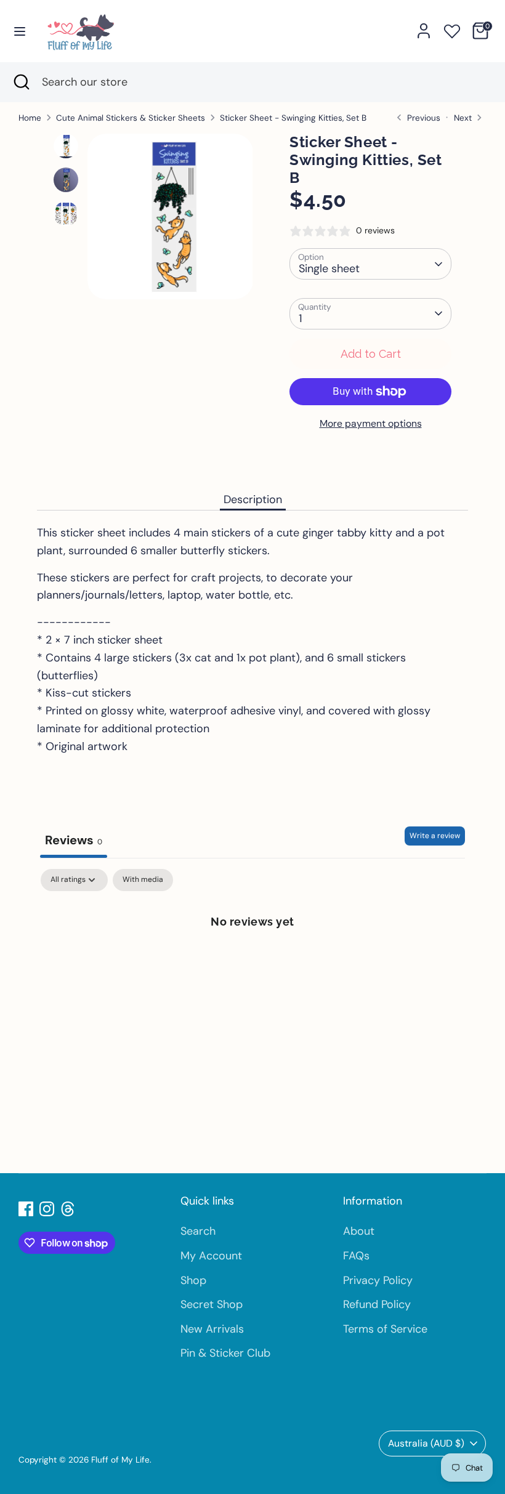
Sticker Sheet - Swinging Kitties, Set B (293, 118)
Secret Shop (211, 1304)
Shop (193, 1280)
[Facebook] (25, 1208)
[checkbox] (143, 880)
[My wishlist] (452, 29)
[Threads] (67, 1208)
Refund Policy (377, 1304)
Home (29, 118)
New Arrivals (212, 1329)
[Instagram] (46, 1208)
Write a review (435, 836)
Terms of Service (385, 1329)
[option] (170, 221)
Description (253, 499)
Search (198, 1231)
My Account (211, 1255)
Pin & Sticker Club (225, 1353)
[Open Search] (21, 82)
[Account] (423, 27)
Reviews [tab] (73, 840)
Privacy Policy (378, 1280)
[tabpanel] (252, 962)
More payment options (371, 423)
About (358, 1231)
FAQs (356, 1255)
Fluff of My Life (120, 1460)
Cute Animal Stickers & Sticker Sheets (130, 118)
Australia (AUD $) (426, 1443)
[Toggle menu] (19, 31)
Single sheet (329, 268)
